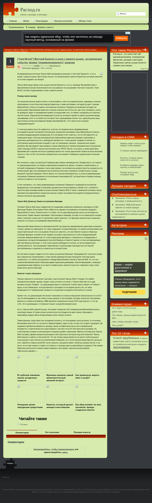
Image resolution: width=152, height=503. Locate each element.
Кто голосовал (52, 432)
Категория (26, 68)
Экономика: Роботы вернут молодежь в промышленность (128, 199)
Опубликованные (124, 194)
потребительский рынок (126, 344)
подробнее (144, 68)
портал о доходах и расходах (33, 14)
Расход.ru (30, 9)
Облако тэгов (85, 21)
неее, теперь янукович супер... (126, 322)
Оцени (10, 66)
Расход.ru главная (12, 50)
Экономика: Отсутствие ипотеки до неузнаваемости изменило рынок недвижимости (129, 214)
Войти (26, 21)
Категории (119, 225)
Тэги (42, 68)
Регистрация (42, 21)
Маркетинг (24, 50)
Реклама (118, 233)
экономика (121, 347)
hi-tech (117, 338)
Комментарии (22, 432)
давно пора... (118, 312)
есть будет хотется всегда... (125, 308)
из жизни (143, 338)
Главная (13, 21)
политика (48, 68)
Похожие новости (82, 432)
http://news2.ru (55, 65)
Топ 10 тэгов (121, 333)
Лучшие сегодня (124, 186)
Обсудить (24, 424)
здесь (65, 452)
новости (128, 341)
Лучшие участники (63, 21)
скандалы (141, 344)
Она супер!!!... (118, 325)
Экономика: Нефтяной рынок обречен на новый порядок (128, 206)
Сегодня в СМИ (123, 137)
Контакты (5, 477)
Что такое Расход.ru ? (128, 50)
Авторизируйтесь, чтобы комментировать (54, 449)
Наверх (10, 463)
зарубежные (130, 338)
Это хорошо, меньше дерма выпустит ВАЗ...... (129, 316)
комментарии (118, 341)
